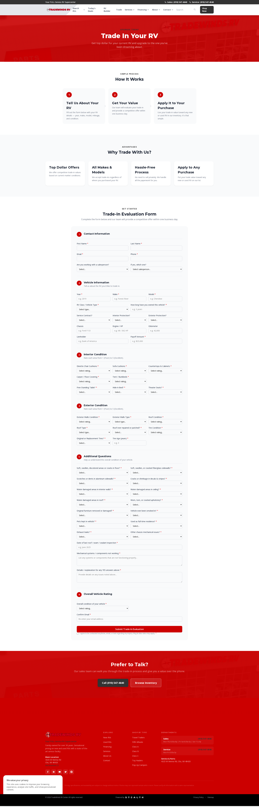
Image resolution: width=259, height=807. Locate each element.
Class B (135, 751)
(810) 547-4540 (205, 749)
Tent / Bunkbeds (121, 377)
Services (128, 9)
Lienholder (81, 336)
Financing (142, 9)
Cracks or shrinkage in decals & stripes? (149, 478)
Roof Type (82, 427)
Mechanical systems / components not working (98, 553)
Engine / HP (118, 326)
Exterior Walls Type (122, 417)
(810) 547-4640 (205, 738)
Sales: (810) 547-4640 (177, 2)
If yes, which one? (138, 264)
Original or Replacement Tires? (91, 438)
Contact (167, 9)
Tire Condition (156, 427)
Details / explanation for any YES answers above (99, 570)
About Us (107, 756)
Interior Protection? (121, 315)
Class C (135, 756)
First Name (82, 243)
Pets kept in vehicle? (86, 521)
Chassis (80, 326)
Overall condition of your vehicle (92, 604)
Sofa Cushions (120, 366)
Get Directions (51, 765)
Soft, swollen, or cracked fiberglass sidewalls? (151, 468)
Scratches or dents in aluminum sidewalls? (96, 478)
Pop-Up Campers (139, 765)
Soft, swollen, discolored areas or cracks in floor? (99, 468)
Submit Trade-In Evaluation (129, 629)
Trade (119, 9)
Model (152, 294)
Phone (134, 254)
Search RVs (76, 9)
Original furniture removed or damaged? (95, 510)
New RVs (107, 737)
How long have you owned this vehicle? (149, 305)
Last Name (136, 243)
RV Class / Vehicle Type (88, 305)
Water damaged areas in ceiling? (146, 489)
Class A (135, 746)
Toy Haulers (137, 760)
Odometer (153, 326)
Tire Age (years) (120, 438)
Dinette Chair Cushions (88, 366)
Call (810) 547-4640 (113, 682)
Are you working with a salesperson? (93, 264)
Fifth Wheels (137, 742)
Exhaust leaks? (84, 532)
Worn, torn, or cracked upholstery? (147, 500)
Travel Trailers (138, 737)
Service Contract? (84, 315)
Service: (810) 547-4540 (203, 2)
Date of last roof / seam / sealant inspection (97, 542)
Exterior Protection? (157, 315)
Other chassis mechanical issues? (146, 532)
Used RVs (107, 742)
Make (116, 294)
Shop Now (204, 9)
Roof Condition (156, 417)
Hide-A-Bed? (119, 387)
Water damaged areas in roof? (91, 500)
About (155, 9)
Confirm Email (84, 614)
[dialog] (33, 789)
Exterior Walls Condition (88, 417)
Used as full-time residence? (144, 521)
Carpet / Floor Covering (88, 377)
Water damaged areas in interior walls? (95, 489)
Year (79, 294)
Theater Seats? (156, 387)
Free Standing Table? (87, 387)
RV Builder (107, 9)
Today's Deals (91, 9)
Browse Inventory (146, 682)
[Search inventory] (194, 9)
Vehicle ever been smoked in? (144, 510)
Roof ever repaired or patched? (127, 427)
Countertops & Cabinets (160, 366)
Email (80, 254)
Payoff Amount (138, 336)
